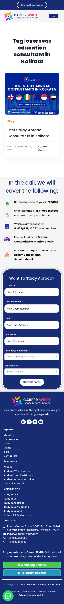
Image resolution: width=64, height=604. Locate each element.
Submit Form (32, 382)
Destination (10, 365)
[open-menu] (54, 16)
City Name (10, 334)
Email (7, 318)
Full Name (9, 285)
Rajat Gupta (43, 148)
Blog (10, 121)
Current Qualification (16, 350)
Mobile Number (12, 301)
